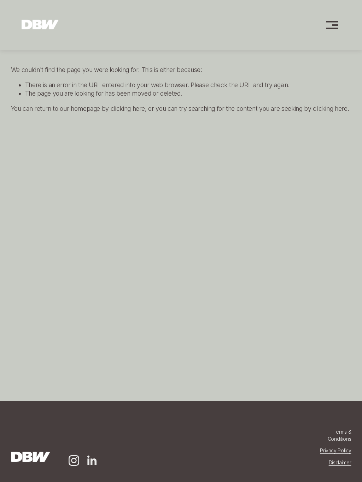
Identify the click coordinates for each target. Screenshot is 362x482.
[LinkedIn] (91, 460)
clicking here (128, 108)
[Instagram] (74, 460)
